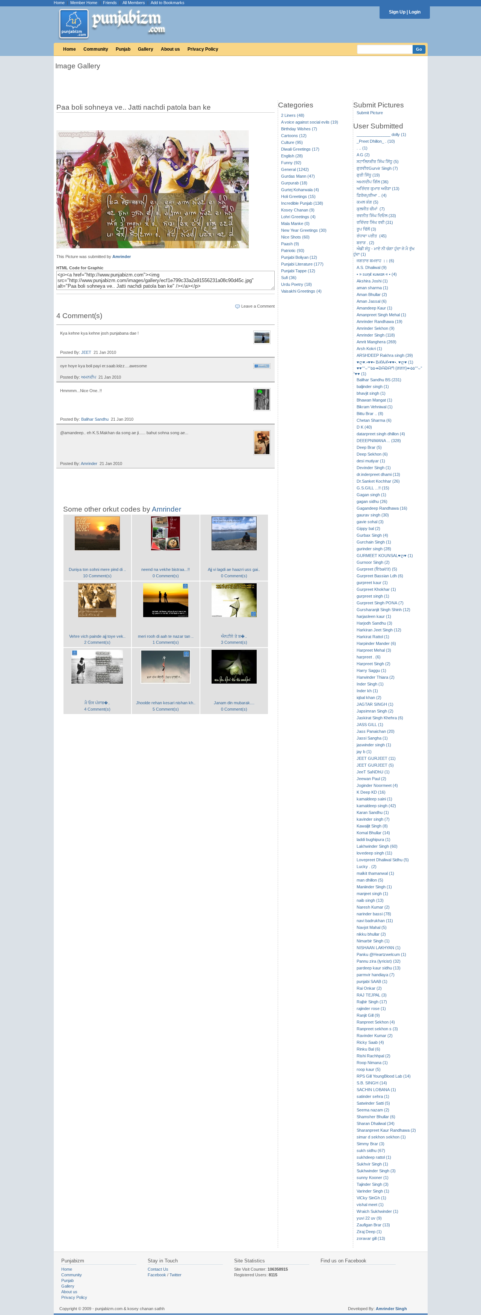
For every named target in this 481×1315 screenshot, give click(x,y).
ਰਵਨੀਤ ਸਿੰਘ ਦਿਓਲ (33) (376, 215)
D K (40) (364, 427)
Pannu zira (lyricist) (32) (379, 961)
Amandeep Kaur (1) (374, 308)
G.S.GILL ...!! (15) (373, 488)
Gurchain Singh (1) (374, 542)
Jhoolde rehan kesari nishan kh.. (165, 703)
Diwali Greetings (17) (300, 149)
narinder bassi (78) (374, 914)
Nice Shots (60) (295, 237)
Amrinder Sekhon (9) (376, 328)
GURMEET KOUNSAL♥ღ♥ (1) (385, 555)
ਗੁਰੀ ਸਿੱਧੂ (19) (368, 175)
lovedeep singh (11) (374, 853)
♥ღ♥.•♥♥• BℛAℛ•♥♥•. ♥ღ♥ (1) (385, 362)
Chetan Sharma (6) (374, 420)
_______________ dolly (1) (381, 134)
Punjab (123, 49)
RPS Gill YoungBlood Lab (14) (384, 1076)
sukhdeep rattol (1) (374, 1157)
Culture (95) (292, 142)
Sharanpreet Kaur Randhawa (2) (386, 1130)
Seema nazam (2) (373, 1110)
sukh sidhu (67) (371, 1150)
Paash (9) (290, 244)
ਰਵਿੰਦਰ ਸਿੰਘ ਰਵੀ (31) (375, 222)
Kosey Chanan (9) (298, 210)
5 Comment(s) (166, 709)
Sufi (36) (288, 277)
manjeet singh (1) (372, 893)
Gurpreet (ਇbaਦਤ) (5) (377, 569)
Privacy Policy (203, 49)
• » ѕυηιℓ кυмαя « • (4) (377, 274)
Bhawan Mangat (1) (374, 400)
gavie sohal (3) (370, 521)
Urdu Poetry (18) (296, 284)
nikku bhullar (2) (371, 934)
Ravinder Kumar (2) (375, 1035)
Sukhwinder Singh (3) (376, 1171)
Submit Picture (370, 112)
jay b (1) (364, 751)
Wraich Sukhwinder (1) (377, 1211)
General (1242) (295, 169)
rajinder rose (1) (371, 1008)
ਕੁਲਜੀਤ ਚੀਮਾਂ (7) (371, 209)
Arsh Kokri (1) (369, 348)
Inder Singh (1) (370, 684)
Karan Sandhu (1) (373, 812)
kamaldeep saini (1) (374, 799)
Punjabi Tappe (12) (298, 271)
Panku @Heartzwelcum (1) (381, 954)
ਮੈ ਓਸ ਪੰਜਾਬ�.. (97, 703)
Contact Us (158, 1269)
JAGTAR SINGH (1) (375, 704)
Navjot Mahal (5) (372, 927)
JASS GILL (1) (370, 724)
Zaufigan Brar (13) (373, 1225)
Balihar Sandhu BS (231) (379, 379)
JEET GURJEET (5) (375, 765)
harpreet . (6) (369, 657)
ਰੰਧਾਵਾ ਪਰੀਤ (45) (372, 236)
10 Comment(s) (97, 576)
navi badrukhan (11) (375, 920)
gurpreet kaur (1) (372, 582)
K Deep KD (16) (371, 792)
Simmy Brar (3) (370, 1143)
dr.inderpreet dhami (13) (378, 474)
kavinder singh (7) (373, 819)
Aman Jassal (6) (372, 301)
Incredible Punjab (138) (302, 203)
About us (170, 49)
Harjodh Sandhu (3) (374, 623)
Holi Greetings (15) (298, 196)
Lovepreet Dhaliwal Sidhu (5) (383, 860)
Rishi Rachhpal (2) (373, 1056)
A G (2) (363, 154)
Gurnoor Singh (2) (373, 562)
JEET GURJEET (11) (376, 758)
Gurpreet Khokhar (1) (376, 589)
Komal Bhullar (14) (373, 832)
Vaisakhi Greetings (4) (301, 291)
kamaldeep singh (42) (376, 805)
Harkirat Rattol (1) (373, 636)
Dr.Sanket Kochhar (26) (378, 481)
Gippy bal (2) (368, 528)
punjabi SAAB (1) (372, 981)
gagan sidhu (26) (372, 501)
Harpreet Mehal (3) (374, 650)
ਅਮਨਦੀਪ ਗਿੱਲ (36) (373, 182)
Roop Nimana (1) (372, 1062)
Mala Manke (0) (295, 223)
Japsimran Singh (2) (375, 711)
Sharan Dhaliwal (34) (376, 1123)
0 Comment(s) (166, 576)
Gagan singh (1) (371, 494)
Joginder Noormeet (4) (377, 785)
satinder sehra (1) (373, 1096)
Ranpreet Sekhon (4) (376, 1022)
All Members (134, 2)
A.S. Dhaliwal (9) (372, 267)
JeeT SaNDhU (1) (373, 772)
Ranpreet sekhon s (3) (377, 1029)
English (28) (292, 156)
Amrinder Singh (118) (376, 335)
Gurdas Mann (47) (298, 176)
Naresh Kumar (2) (373, 907)
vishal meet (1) (370, 1204)
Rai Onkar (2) (369, 988)
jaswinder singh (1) (374, 745)
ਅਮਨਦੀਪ (88, 377)
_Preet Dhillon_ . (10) (376, 141)
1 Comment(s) (166, 642)
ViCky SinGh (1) (371, 1198)
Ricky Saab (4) (370, 1042)
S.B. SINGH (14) (372, 1083)
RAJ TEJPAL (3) (372, 995)
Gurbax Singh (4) (372, 535)
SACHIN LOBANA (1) (376, 1089)
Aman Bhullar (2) (372, 294)
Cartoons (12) (294, 135)
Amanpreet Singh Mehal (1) (381, 315)
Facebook (157, 1275)
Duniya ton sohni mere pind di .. (97, 569)
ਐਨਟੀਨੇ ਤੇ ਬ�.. (234, 636)
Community (95, 49)
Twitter (175, 1275)
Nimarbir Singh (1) (373, 941)
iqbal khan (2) (369, 697)
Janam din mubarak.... (234, 703)
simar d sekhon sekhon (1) (381, 1137)
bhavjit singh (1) (371, 393)
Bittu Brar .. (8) (370, 413)
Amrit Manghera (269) (376, 342)
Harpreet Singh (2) (373, 663)
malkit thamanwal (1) (375, 873)
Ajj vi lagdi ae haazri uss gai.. (234, 569)
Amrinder (121, 256)
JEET (86, 352)
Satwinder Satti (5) (373, 1103)
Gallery (145, 49)
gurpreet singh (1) (373, 596)
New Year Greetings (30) (304, 230)
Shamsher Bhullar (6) (376, 1116)
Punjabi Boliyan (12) (299, 257)
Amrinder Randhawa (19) (379, 321)
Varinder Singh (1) (373, 1191)
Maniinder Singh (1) (374, 887)
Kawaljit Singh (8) (372, 826)
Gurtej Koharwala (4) (300, 189)
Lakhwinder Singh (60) (377, 846)
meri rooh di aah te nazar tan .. (166, 636)
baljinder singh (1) (373, 386)
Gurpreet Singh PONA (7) (380, 603)
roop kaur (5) (369, 1069)
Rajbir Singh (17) (372, 1001)
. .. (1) (362, 148)
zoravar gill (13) (371, 1238)
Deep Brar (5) (369, 447)
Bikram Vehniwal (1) (375, 407)
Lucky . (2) (367, 866)
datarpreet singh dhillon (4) (381, 434)
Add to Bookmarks (168, 2)
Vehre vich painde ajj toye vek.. (97, 636)
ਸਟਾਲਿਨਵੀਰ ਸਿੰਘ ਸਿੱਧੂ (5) (378, 161)
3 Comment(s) (234, 642)
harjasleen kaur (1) (374, 616)
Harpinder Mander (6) (376, 643)
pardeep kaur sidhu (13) (379, 968)
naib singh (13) (370, 900)
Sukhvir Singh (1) (372, 1164)
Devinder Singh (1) (374, 467)
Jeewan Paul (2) (371, 778)
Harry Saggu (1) (371, 670)
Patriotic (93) (292, 250)
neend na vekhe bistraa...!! (165, 569)
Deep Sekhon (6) (372, 454)
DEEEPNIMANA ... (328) (379, 440)
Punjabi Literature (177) (302, 264)
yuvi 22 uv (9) (369, 1218)
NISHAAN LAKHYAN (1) (379, 947)
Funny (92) (291, 162)
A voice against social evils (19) (309, 122)
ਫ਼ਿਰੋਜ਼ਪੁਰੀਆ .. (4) (372, 195)
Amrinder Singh (391, 1308)
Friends (110, 2)
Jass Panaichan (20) (376, 731)
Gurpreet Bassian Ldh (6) (380, 576)
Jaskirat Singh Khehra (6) (380, 718)
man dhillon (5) (370, 880)
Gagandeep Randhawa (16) (382, 508)
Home (59, 2)
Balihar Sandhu (95, 419)
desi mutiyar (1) (371, 461)
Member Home (83, 2)
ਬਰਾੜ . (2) (365, 242)
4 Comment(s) (97, 709)
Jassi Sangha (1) (372, 738)
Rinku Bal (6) (368, 1049)
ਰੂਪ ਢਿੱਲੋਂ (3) (366, 229)
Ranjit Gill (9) (368, 1015)
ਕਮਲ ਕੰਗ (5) (367, 202)
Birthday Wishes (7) (299, 129)
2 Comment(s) (97, 642)
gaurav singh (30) (373, 515)
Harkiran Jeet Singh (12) (379, 630)
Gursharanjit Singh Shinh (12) (383, 609)
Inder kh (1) (367, 690)
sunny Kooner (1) (373, 1177)
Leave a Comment (258, 306)
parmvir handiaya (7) (376, 974)
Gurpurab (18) (294, 183)
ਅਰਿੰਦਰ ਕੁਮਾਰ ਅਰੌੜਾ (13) (378, 188)
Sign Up (397, 12)
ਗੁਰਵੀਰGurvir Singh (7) (377, 168)
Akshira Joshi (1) (372, 281)
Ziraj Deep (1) (369, 1231)
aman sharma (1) (372, 287)
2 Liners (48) (292, 115)
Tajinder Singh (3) (373, 1184)
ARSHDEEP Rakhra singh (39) (385, 355)
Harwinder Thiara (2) (376, 677)
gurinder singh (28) (374, 549)
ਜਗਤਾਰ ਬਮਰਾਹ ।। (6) (375, 260)
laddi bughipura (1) (373, 839)
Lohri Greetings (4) (298, 216)
